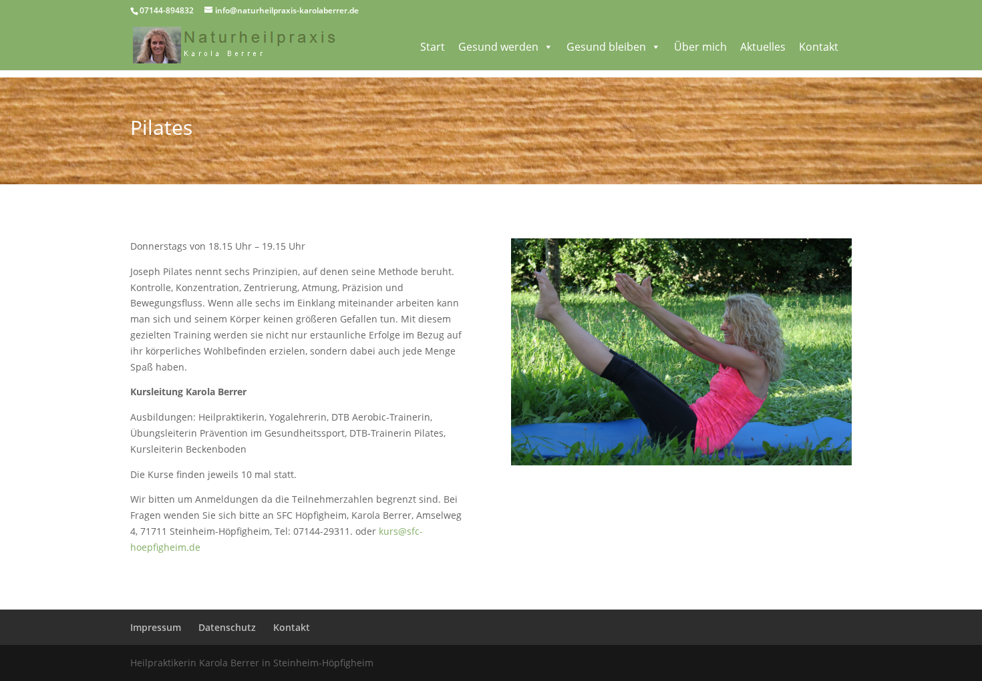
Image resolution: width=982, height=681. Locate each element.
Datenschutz (227, 627)
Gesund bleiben (606, 46)
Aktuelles (763, 46)
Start (432, 46)
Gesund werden (498, 46)
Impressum (155, 627)
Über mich (700, 46)
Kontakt (818, 46)
